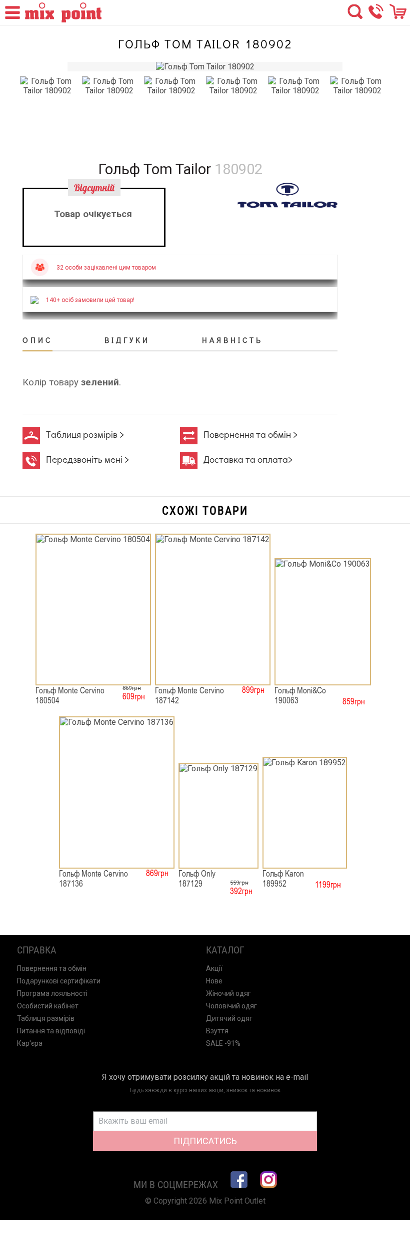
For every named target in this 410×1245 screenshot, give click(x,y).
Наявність (232, 339)
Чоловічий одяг (231, 1006)
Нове (214, 981)
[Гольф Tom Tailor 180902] (205, 66)
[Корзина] (398, 16)
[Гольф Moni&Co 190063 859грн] (322, 621)
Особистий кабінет (47, 1006)
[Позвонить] (376, 16)
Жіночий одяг (228, 993)
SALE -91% (223, 1043)
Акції (214, 968)
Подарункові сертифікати (58, 981)
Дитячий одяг (229, 1018)
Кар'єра (29, 1043)
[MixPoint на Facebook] (239, 1179)
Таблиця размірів (45, 1018)
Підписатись (205, 1141)
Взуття (217, 1031)
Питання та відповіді (51, 1031)
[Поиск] (355, 16)
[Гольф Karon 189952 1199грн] (304, 813)
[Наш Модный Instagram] (268, 1179)
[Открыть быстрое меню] (11, 17)
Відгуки (127, 339)
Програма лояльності (52, 993)
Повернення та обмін (51, 968)
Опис (37, 339)
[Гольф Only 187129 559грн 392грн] (218, 816)
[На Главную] (63, 19)
